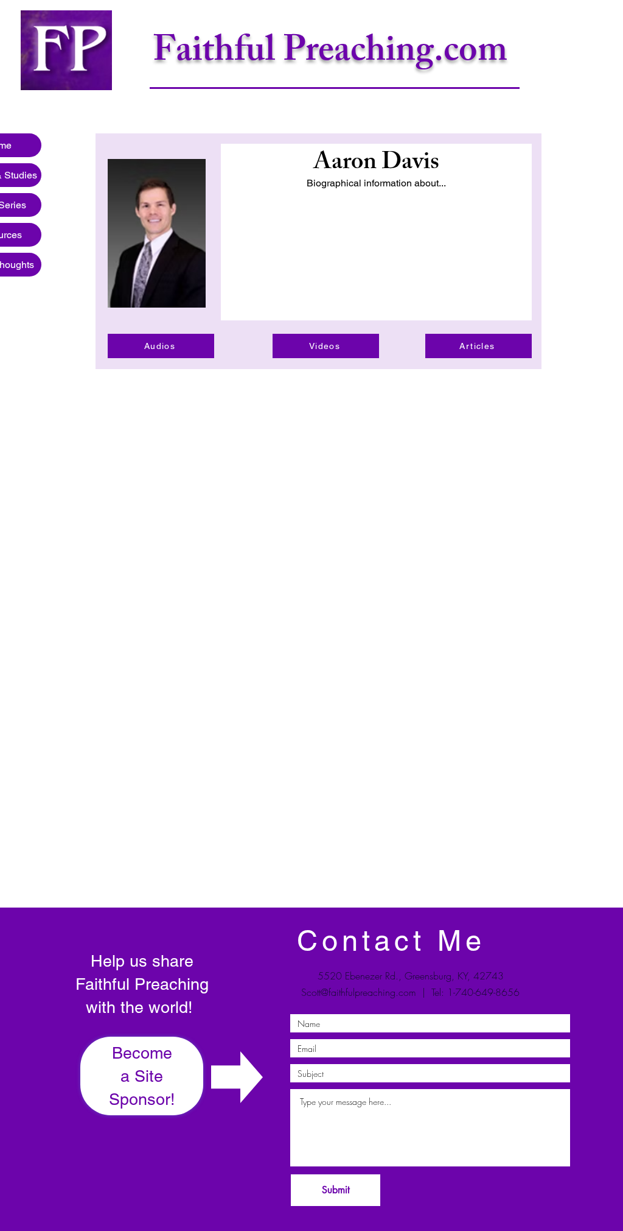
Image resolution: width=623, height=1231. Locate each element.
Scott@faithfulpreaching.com (358, 992)
